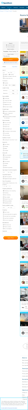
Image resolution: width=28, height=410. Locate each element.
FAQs (23, 395)
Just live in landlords (8, 218)
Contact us (24, 392)
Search (3, 7)
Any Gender (7, 161)
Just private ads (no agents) (10, 214)
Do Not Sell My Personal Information (9, 407)
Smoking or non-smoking (10, 190)
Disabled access (7, 202)
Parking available (8, 201)
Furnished (6, 133)
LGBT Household (8, 176)
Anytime (6, 83)
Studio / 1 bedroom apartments (8, 114)
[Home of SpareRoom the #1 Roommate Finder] (6, 2)
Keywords (5, 231)
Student (6, 159)
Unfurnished (7, 135)
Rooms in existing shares (9, 111)
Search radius (11, 54)
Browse (9, 7)
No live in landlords (8, 220)
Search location (10, 49)
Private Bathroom (8, 128)
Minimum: (5, 90)
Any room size (7, 122)
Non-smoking (7, 194)
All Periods (6, 98)
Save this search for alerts (11, 62)
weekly (5, 74)
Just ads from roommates (10, 216)
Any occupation (7, 155)
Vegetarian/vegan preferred (10, 178)
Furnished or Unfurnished (10, 131)
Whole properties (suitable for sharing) (10, 117)
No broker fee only (8, 78)
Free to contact (7, 226)
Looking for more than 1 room (10, 139)
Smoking (6, 192)
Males (5, 148)
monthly (12, 74)
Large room (6, 124)
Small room (6, 126)
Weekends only (7, 104)
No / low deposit (7, 228)
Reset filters (14, 66)
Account (22, 7)
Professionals (7, 157)
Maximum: (5, 93)
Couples (6, 150)
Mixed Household (8, 167)
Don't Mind (6, 144)
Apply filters (11, 238)
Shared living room (8, 199)
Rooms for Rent (11, 45)
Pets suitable (7, 197)
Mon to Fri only (7, 102)
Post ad (16, 7)
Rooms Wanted (11, 46)
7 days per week (8, 100)
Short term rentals (8, 106)
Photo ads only (7, 224)
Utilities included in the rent (10, 76)
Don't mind (6, 212)
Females (6, 146)
